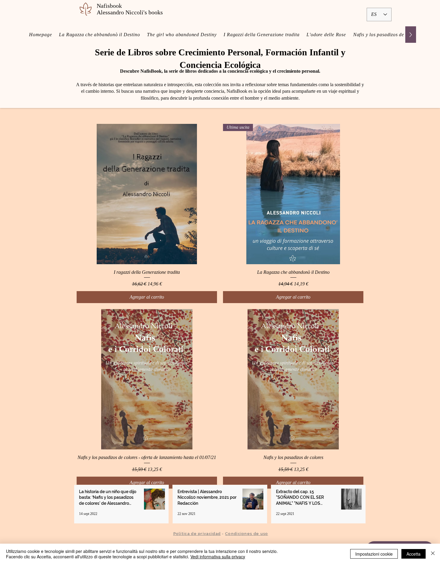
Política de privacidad (197, 533)
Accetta (413, 554)
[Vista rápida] (147, 194)
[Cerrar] (432, 553)
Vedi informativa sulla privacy (217, 557)
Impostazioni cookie (374, 554)
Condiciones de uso (246, 533)
